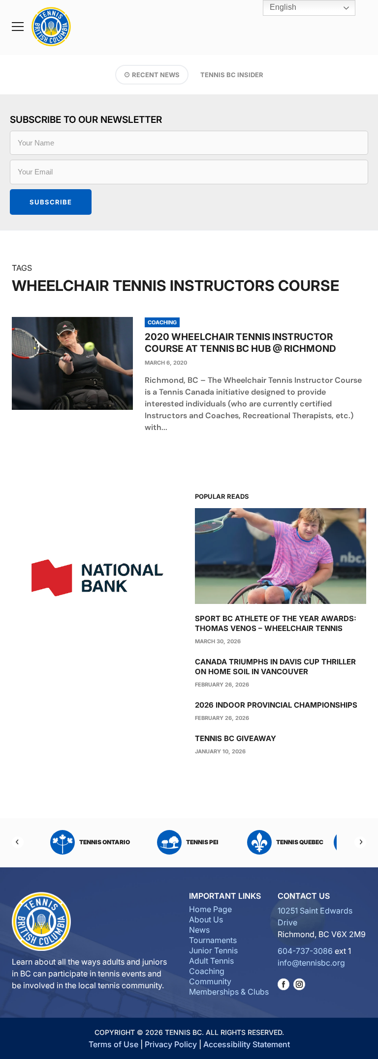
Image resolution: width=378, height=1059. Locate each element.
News (199, 930)
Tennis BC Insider (231, 75)
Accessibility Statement (246, 1044)
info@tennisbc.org (311, 963)
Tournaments (213, 940)
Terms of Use (113, 1044)
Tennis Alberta (317, 842)
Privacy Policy (171, 1044)
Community (210, 981)
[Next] (360, 842)
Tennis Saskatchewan (115, 842)
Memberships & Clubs (229, 992)
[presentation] (72, 363)
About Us (206, 919)
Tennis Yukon (220, 842)
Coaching (206, 971)
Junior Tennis (213, 950)
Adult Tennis (211, 961)
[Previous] (18, 842)
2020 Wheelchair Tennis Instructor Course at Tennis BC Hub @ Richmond (240, 342)
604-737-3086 (305, 951)
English (282, 7)
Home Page (210, 909)
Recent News (156, 75)
